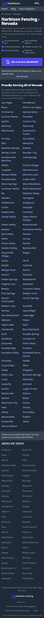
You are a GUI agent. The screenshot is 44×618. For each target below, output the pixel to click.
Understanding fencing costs (17, 610)
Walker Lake (8, 306)
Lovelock (28, 212)
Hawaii (4, 552)
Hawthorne (7, 202)
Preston (27, 348)
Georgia (5, 485)
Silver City (7, 374)
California (6, 449)
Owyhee (27, 274)
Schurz (5, 274)
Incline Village (31, 165)
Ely (3, 193)
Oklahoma (27, 511)
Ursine (26, 407)
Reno (4, 107)
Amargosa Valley (32, 229)
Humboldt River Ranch (32, 354)
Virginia (26, 475)
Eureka (5, 310)
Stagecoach (7, 212)
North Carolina (29, 470)
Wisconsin (27, 496)
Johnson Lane (30, 174)
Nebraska (6, 542)
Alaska (4, 563)
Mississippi (27, 537)
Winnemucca (30, 169)
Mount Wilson (9, 426)
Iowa (3, 527)
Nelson (27, 393)
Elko (3, 143)
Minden (5, 198)
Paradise (28, 116)
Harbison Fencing (19, 615)
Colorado (5, 491)
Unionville (7, 421)
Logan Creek (30, 388)
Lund (4, 379)
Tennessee (27, 491)
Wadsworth (29, 279)
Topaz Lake (7, 324)
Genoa (26, 238)
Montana (26, 557)
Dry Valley (28, 412)
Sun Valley (29, 138)
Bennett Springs (32, 374)
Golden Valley (9, 248)
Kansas (4, 532)
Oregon (26, 506)
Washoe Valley (31, 193)
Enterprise (7, 112)
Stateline (28, 284)
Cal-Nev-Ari (29, 338)
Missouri (26, 501)
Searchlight (29, 310)
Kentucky (5, 521)
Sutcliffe (27, 306)
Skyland (5, 320)
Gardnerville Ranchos (8, 159)
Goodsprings (8, 348)
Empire (27, 416)
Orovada (6, 360)
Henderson (29, 102)
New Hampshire (30, 542)
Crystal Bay (7, 365)
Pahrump (28, 126)
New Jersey (6, 480)
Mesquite (28, 143)
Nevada (26, 521)
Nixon (26, 320)
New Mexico (7, 537)
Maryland (27, 485)
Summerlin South (29, 132)
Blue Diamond (31, 329)
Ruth (4, 334)
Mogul (26, 252)
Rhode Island (28, 552)
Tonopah (28, 207)
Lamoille (6, 384)
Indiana (5, 496)
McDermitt (7, 393)
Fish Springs (8, 293)
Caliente (27, 265)
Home (4, 8)
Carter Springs (31, 298)
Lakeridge (28, 315)
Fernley (5, 138)
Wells (4, 238)
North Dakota (8, 573)
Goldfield (6, 338)
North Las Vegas (32, 107)
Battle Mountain (32, 188)
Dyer (25, 324)
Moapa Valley (9, 174)
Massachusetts (8, 465)
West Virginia (7, 557)
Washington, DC (9, 568)
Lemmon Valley (10, 188)
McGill (5, 265)
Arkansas (26, 532)
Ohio (24, 460)
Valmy (4, 412)
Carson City (29, 121)
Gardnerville (8, 179)
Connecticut (7, 506)
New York (27, 449)
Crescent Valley (31, 288)
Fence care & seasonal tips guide (20, 606)
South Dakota (29, 563)
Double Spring (31, 334)
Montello (28, 379)
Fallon (4, 165)
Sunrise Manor (9, 116)
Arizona (5, 470)
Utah (3, 516)
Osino (4, 260)
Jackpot (5, 229)
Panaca (27, 234)
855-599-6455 (22, 76)
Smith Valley (8, 224)
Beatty (5, 288)
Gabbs (26, 360)
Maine (4, 547)
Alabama (5, 511)
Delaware (6, 578)
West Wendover (32, 184)
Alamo (26, 270)
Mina (26, 365)
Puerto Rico (28, 578)
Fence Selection (27, 8)
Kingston (28, 370)
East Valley (7, 234)
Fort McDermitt (10, 315)
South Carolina (29, 527)
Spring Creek (8, 152)
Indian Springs (9, 279)
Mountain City (9, 402)
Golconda (6, 343)
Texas (4, 455)
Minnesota (6, 501)
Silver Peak (29, 343)
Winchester (8, 130)
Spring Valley (30, 112)
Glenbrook (7, 329)
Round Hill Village (7, 254)
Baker (26, 398)
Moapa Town (8, 270)
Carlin (4, 207)
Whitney (6, 126)
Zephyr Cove (30, 293)
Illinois (4, 460)
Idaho (25, 547)
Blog (13, 8)
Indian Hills (29, 179)
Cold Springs (30, 157)
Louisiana (27, 516)
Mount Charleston (7, 299)
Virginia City (8, 284)
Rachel (5, 398)
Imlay (4, 370)
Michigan (26, 480)
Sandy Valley (8, 216)
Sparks (5, 121)
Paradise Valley (10, 352)
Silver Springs (9, 184)
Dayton (27, 148)
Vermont (26, 568)
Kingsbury (28, 202)
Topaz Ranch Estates (30, 218)
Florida (25, 455)
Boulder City (30, 152)
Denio (26, 402)
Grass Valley (8, 243)
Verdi (26, 260)
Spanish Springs (10, 148)
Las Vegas (7, 102)
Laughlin (6, 169)
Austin (5, 388)
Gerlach (27, 384)
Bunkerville (29, 248)
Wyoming (27, 573)
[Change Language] (37, 3)
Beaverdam (8, 416)
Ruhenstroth (30, 224)
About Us (21, 602)
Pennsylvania (28, 465)
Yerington (28, 198)
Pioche (26, 243)
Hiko (4, 407)
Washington (7, 475)
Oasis (26, 421)
